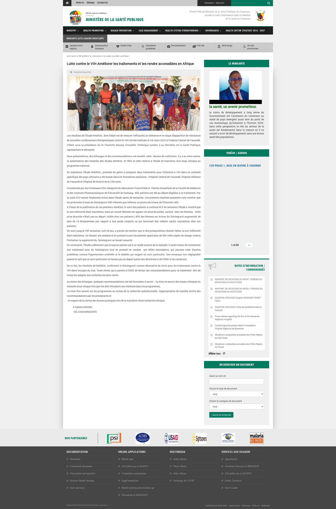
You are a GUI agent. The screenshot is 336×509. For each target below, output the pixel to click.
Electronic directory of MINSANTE (242, 466)
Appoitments (231, 459)
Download (75, 459)
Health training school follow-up (138, 488)
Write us (256, 505)
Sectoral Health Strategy (82, 480)
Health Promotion (93, 30)
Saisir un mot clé (217, 375)
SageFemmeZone (130, 480)
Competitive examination (134, 473)
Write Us (80, 2)
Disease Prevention (121, 30)
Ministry (71, 30)
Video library (179, 473)
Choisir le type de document (223, 388)
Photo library (180, 466)
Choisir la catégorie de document (225, 401)
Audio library (180, 459)
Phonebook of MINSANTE (135, 495)
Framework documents (81, 466)
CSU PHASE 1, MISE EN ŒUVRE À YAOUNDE (235, 165)
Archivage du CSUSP (183, 480)
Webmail (265, 505)
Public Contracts (233, 480)
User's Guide (231, 488)
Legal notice (234, 505)
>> (249, 245)
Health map (127, 459)
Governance (212, 30)
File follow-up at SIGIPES (135, 466)
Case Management (148, 30)
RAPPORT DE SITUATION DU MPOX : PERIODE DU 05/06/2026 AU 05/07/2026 (238, 281)
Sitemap (90, 2)
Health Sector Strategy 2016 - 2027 (245, 30)
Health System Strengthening (181, 30)
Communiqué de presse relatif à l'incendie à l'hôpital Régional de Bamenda (235, 327)
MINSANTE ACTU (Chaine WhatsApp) (85, 38)
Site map (246, 505)
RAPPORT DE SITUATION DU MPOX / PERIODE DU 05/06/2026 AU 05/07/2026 (238, 290)
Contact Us (102, 2)
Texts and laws (77, 488)
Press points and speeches (82, 473)
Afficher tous (214, 353)
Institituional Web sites (216, 505)
